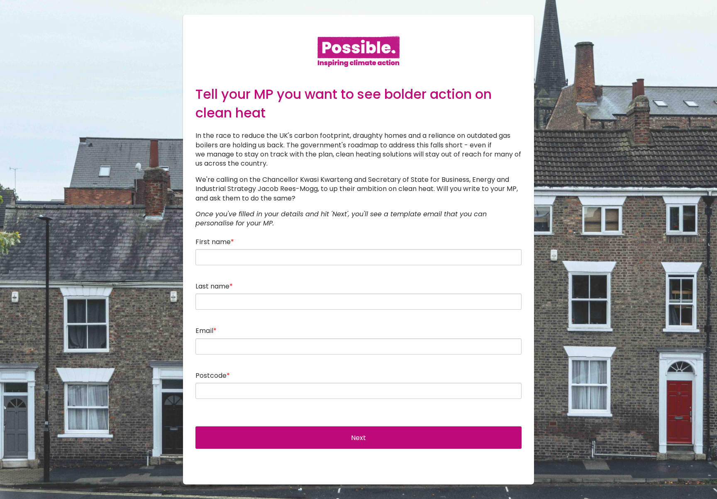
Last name (212, 286)
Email (204, 330)
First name (213, 242)
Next (358, 438)
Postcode (211, 375)
